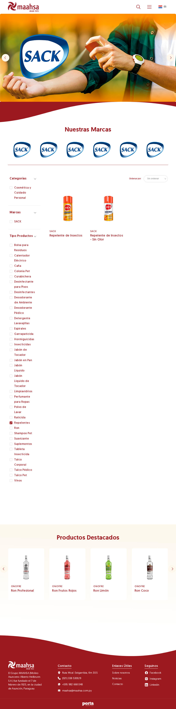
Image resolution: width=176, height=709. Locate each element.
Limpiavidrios (23, 391)
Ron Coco (142, 590)
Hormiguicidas (24, 339)
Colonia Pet (22, 271)
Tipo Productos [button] (21, 236)
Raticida (19, 417)
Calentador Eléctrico (22, 258)
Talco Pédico (23, 470)
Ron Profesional (22, 590)
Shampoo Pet (23, 433)
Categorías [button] (18, 178)
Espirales (20, 328)
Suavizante (21, 438)
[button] (170, 58)
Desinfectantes (24, 292)
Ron (16, 428)
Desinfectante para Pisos (24, 284)
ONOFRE (16, 586)
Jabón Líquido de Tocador (21, 381)
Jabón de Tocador (20, 352)
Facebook (155, 672)
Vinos (18, 480)
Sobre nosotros (121, 672)
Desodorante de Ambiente (23, 300)
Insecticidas (22, 344)
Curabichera (22, 276)
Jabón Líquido (19, 368)
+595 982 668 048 (72, 684)
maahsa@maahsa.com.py (77, 690)
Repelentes (22, 423)
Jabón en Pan (23, 360)
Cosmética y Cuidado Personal (22, 193)
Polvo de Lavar (20, 410)
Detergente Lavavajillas (22, 321)
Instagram (155, 678)
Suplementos (23, 444)
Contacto (117, 684)
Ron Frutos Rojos (64, 590)
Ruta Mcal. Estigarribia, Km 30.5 (80, 672)
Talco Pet (20, 475)
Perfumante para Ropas (22, 399)
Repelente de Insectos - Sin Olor (106, 237)
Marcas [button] (15, 212)
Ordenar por (135, 179)
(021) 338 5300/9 (71, 678)
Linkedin (154, 684)
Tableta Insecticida (21, 452)
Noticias (117, 678)
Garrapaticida (24, 334)
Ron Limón (101, 590)
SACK (17, 221)
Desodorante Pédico (23, 311)
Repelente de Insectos (66, 235)
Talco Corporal (20, 462)
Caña (17, 266)
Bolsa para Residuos (21, 248)
